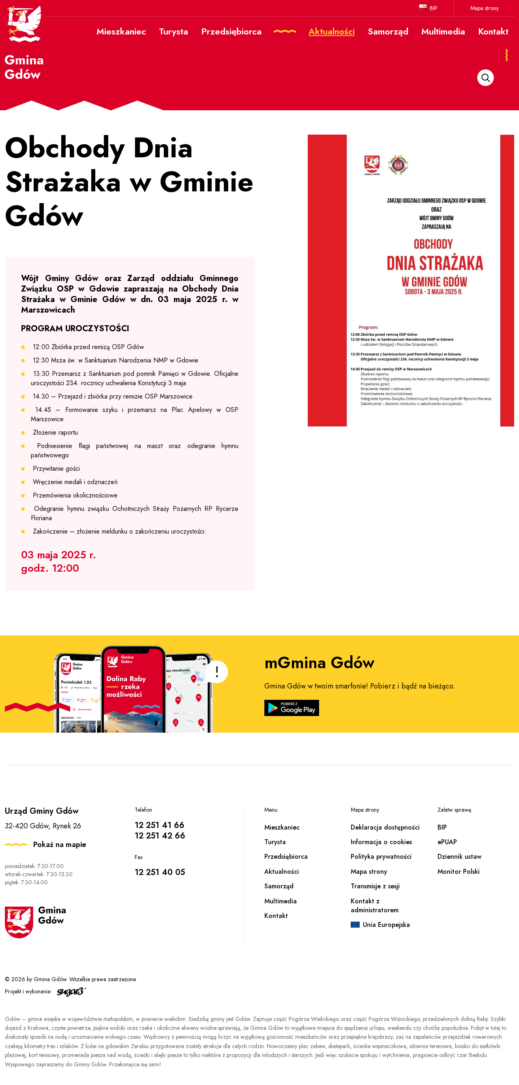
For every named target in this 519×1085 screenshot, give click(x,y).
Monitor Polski (459, 871)
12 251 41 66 (159, 825)
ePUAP (447, 842)
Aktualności (281, 871)
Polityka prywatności (381, 856)
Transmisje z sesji (375, 886)
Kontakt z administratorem (375, 905)
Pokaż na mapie (59, 844)
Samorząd (279, 886)
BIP (434, 8)
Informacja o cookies (381, 842)
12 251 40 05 (160, 872)
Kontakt (276, 915)
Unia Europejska (386, 924)
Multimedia (280, 901)
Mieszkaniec (282, 827)
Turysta (275, 842)
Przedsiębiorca (286, 856)
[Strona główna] (25, 41)
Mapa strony (484, 8)
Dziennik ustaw (459, 856)
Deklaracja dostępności (385, 827)
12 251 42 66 (160, 836)
